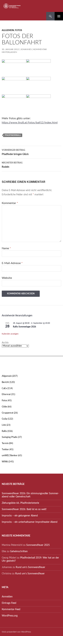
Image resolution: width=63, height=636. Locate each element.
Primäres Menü (59, 16)
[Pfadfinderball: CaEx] (14, 85)
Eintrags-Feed (9, 603)
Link (4, 425)
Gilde (4, 407)
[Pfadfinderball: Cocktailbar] (38, 85)
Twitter (5, 449)
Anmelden (7, 596)
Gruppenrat (7, 413)
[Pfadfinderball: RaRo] (14, 103)
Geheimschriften (19, 551)
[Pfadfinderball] (38, 103)
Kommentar (10, 203)
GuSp (4, 419)
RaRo (4, 431)
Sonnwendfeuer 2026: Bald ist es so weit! (24, 509)
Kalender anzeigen (10, 334)
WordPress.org (10, 616)
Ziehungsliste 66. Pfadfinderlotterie (20, 503)
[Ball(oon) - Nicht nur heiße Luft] (14, 67)
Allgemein (8, 30)
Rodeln (12, 165)
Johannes (26, 49)
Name (6, 248)
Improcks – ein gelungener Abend (20, 515)
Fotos (18, 30)
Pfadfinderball (13, 135)
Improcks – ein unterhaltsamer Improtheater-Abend (29, 522)
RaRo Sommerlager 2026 (24, 327)
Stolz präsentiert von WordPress (16, 632)
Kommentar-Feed (11, 609)
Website (7, 278)
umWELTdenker (10, 455)
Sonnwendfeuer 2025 (38, 545)
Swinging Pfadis (9, 437)
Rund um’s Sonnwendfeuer (30, 567)
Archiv (5, 343)
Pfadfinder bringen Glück (15, 152)
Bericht (5, 382)
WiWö (5, 462)
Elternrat (6, 394)
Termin (5, 443)
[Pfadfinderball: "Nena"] (38, 67)
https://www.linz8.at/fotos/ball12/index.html (30, 122)
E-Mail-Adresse (12, 263)
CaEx (4, 388)
